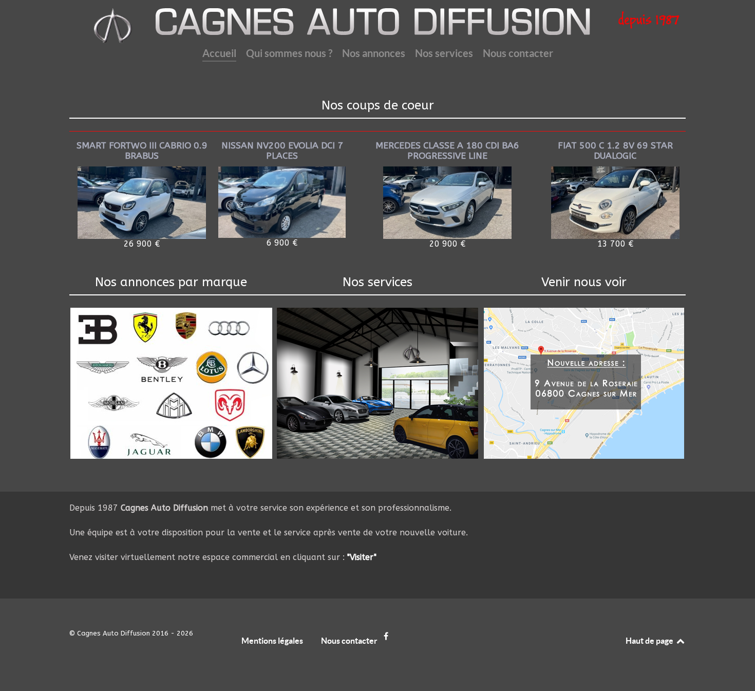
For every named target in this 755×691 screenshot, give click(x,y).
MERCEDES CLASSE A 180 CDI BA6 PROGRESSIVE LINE (447, 150)
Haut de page (650, 640)
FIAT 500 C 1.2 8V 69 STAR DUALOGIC (615, 150)
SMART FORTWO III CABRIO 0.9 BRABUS (142, 150)
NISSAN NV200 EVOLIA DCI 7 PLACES (282, 150)
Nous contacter (349, 640)
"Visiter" (361, 557)
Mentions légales (272, 640)
